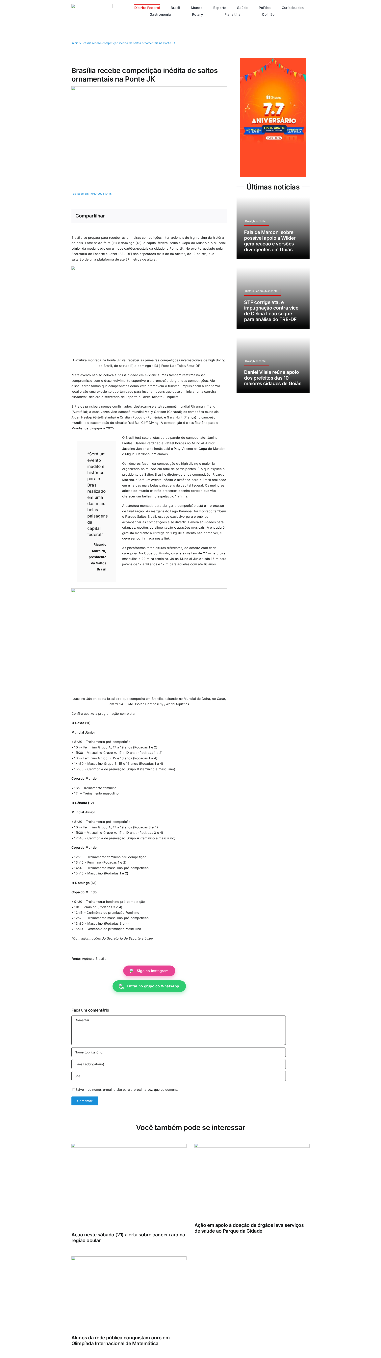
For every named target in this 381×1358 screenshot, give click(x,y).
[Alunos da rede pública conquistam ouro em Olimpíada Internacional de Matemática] (129, 1259)
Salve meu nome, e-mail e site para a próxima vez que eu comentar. (128, 1090)
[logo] (92, 6)
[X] (200, 216)
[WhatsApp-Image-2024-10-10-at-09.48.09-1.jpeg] (149, 88)
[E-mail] (220, 216)
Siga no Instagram (152, 971)
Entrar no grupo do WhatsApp (153, 986)
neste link (162, 538)
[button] (297, 14)
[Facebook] (194, 216)
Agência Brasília (94, 959)
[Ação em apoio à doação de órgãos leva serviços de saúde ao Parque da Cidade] (252, 1146)
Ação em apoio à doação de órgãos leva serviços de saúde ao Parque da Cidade (249, 1228)
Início (74, 43)
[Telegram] (213, 216)
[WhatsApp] (207, 216)
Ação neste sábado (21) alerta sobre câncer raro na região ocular (128, 1237)
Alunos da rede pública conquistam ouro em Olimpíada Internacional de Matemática (120, 1340)
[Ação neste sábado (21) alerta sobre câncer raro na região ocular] (129, 1146)
